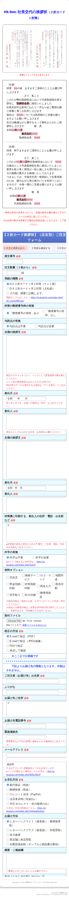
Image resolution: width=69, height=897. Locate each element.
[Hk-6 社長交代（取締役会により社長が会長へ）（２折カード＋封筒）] (34, 71)
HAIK (62, 893)
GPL (61, 894)
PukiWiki (46, 894)
